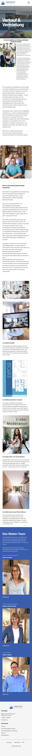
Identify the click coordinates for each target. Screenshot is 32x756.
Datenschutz (17, 742)
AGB (23, 742)
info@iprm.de (4, 720)
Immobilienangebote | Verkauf (8, 728)
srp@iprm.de (5, 645)
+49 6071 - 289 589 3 (6, 717)
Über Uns (3, 733)
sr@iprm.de (5, 694)
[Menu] (29, 2)
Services (3, 726)
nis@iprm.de (5, 597)
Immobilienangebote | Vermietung (9, 730)
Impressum (9, 742)
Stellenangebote (5, 735)
